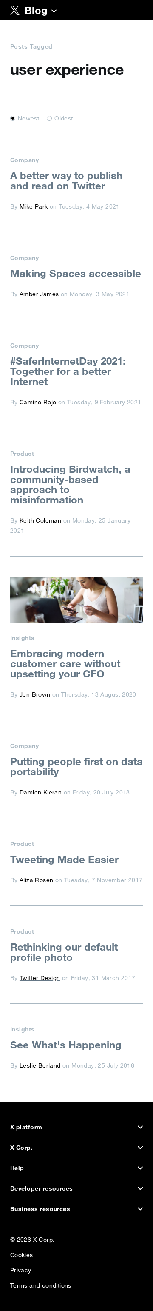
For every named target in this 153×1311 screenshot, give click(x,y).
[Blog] (54, 12)
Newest (28, 118)
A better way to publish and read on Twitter (66, 180)
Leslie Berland (40, 1065)
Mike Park (34, 206)
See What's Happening (66, 1045)
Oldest (63, 118)
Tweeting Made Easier (64, 859)
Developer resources (41, 1188)
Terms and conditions (40, 1283)
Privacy (20, 1268)
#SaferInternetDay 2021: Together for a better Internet (68, 371)
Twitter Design (40, 978)
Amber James (39, 294)
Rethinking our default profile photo (64, 952)
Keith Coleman (40, 520)
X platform (26, 1127)
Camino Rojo (38, 402)
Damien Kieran (41, 792)
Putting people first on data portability (76, 766)
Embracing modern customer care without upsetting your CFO (65, 663)
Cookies (21, 1253)
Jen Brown (35, 694)
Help (17, 1168)
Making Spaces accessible (75, 273)
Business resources (40, 1209)
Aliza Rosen (36, 880)
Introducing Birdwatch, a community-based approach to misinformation (70, 484)
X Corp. (21, 1147)
